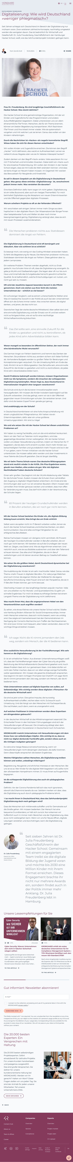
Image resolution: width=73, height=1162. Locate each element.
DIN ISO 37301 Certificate (58, 1149)
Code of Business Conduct (47, 1149)
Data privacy (41, 1148)
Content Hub (8, 1124)
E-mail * (8, 997)
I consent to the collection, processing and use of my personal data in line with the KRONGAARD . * (37, 1004)
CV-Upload (51, 1139)
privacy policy (23, 1005)
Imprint (34, 1148)
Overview (29, 1123)
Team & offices (9, 1134)
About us (7, 1129)
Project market (52, 1129)
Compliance (30, 1134)
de (61, 3)
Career (6, 1139)
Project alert (51, 1134)
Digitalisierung (7, 11)
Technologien (17, 11)
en (65, 3)
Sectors (28, 1129)
